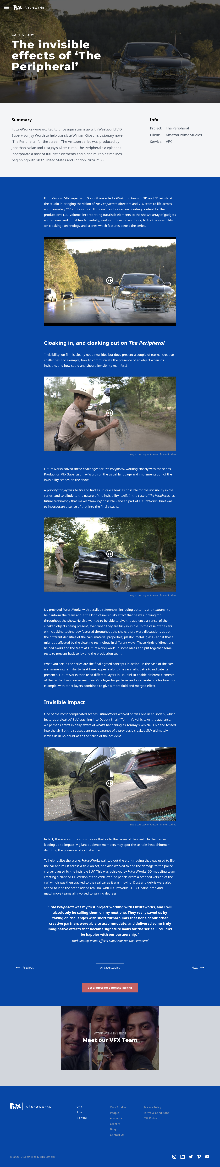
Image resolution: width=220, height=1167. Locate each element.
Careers (115, 1124)
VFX (79, 1107)
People (114, 1113)
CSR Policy (150, 1118)
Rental (81, 1118)
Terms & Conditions (156, 1113)
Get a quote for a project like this (110, 988)
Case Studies (118, 1107)
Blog (113, 1129)
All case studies (110, 967)
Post (80, 1112)
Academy (116, 1118)
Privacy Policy (152, 1107)
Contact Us (117, 1135)
